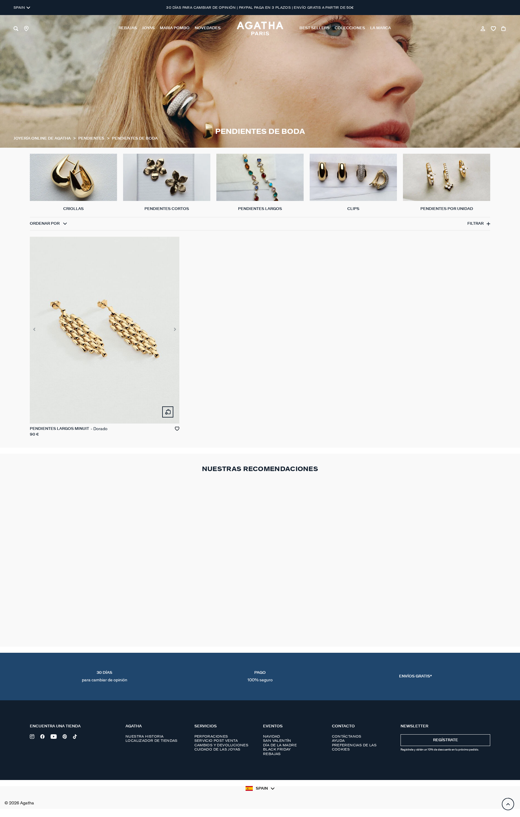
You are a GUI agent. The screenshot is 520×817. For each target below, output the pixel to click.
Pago (260, 676)
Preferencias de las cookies (354, 747)
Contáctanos (346, 736)
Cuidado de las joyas (217, 749)
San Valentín (277, 740)
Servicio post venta (216, 740)
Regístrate (445, 740)
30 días (104, 676)
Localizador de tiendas (151, 740)
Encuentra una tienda (55, 726)
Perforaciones (211, 736)
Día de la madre (280, 745)
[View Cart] (503, 29)
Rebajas (272, 754)
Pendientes (91, 138)
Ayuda (338, 740)
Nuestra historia (144, 736)
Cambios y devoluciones (221, 745)
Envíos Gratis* (415, 676)
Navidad (271, 736)
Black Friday (277, 749)
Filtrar (475, 224)
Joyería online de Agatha (43, 138)
